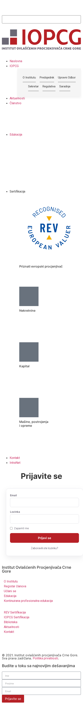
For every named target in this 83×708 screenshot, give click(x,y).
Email (13, 495)
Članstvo (15, 103)
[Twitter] (7, 644)
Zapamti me (21, 528)
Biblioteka (10, 622)
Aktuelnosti (17, 98)
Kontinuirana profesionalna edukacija (28, 601)
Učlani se (10, 591)
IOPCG (14, 66)
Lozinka (15, 512)
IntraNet (15, 463)
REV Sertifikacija (15, 612)
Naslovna (16, 61)
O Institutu (11, 581)
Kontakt (15, 458)
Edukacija (16, 134)
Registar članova (15, 586)
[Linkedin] (17, 644)
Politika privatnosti (45, 658)
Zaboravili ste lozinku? (44, 548)
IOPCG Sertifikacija (16, 617)
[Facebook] (28, 644)
